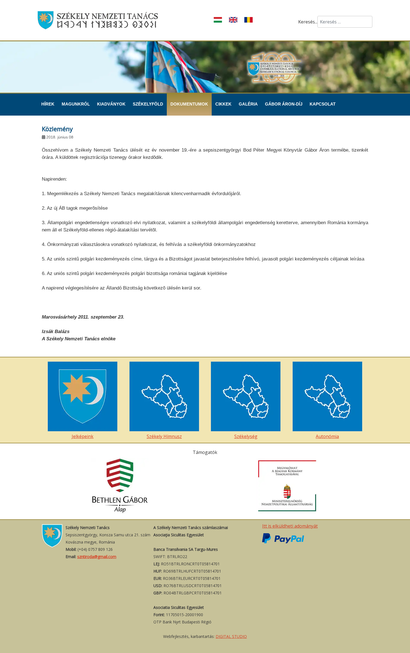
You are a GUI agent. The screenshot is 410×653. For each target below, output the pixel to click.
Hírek (47, 104)
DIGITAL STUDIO (231, 636)
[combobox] (344, 22)
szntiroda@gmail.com (96, 556)
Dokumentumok (189, 104)
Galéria (248, 104)
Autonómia (327, 436)
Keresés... (307, 22)
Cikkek (223, 104)
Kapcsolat (323, 104)
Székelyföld (148, 104)
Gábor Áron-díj (283, 104)
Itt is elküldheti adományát (290, 526)
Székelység (245, 436)
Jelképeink (82, 436)
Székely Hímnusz (164, 436)
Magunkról (76, 104)
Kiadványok (111, 104)
